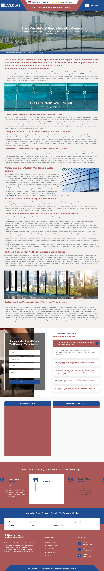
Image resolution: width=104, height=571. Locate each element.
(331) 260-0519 (95, 5)
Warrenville (57, 522)
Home (34, 7)
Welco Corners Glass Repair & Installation (52, 568)
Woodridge (80, 522)
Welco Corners (13, 52)
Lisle (33, 525)
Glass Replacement (52, 545)
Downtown (12, 525)
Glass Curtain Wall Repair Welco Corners (31, 52)
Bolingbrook (12, 522)
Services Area (57, 7)
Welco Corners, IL (88, 556)
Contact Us (67, 7)
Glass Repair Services (43, 7)
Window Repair (51, 542)
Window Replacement (53, 549)
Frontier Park (35, 522)
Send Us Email (87, 551)
